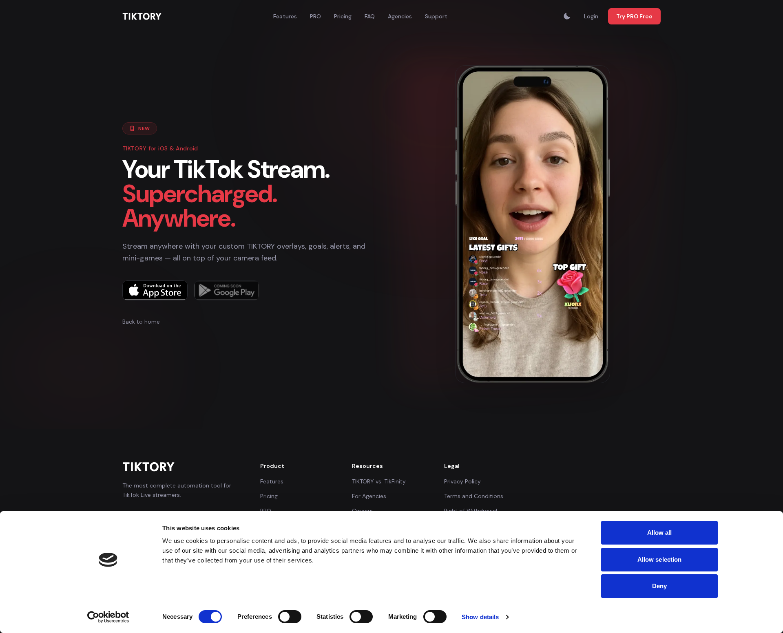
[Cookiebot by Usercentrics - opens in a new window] (108, 617)
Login (591, 16)
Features (285, 16)
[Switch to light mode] (567, 16)
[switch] (289, 616)
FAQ (370, 16)
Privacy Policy (462, 481)
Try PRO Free (634, 16)
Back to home (141, 321)
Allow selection (659, 559)
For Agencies (369, 496)
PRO (315, 16)
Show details (480, 616)
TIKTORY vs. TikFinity (379, 481)
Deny (659, 585)
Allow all (659, 532)
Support (436, 16)
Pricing (343, 16)
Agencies (400, 16)
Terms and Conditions (473, 496)
